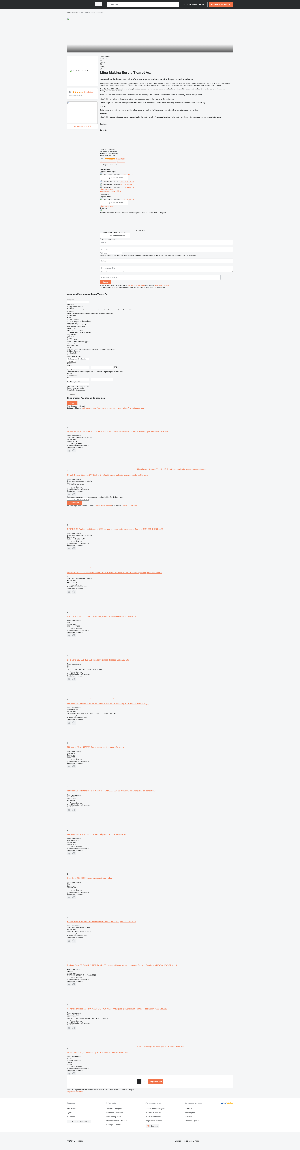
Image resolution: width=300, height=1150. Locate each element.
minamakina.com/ (106, 206)
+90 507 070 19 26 (127, 199)
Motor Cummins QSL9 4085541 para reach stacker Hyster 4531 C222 (97, 1052)
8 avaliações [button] (88, 92)
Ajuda (69, 1113)
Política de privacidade (114, 1113)
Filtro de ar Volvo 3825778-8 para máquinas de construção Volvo (95, 747)
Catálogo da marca (113, 1125)
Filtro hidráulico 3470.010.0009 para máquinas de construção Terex (96, 834)
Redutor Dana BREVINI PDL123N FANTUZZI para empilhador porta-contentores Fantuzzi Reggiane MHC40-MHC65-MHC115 (122, 965)
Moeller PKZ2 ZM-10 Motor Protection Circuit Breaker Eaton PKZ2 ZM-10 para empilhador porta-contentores (114, 573)
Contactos (71, 1117)
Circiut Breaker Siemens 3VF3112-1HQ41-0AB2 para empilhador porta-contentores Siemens (107, 475)
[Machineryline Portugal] (79, 4)
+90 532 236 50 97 (127, 174)
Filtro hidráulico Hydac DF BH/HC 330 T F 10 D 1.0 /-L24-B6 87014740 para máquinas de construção (111, 791)
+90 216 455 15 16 (127, 182)
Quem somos (72, 1109)
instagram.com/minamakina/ (110, 191)
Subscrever (74, 503)
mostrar (72, 395)
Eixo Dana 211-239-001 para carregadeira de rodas (89, 878)
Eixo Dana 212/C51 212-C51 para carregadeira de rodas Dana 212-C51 (98, 660)
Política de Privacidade (136, 285)
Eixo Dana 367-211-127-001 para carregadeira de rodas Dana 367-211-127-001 (101, 616)
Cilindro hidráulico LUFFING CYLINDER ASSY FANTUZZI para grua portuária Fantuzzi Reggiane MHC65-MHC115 (117, 1009)
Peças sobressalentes (75, 1092)
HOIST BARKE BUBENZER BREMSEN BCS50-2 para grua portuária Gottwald (101, 921)
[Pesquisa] (108, 4)
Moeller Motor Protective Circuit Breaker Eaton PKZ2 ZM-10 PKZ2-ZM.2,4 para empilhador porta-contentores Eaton (117, 431)
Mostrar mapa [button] (141, 230)
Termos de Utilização (162, 285)
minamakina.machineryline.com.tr (112, 162)
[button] (110, 165)
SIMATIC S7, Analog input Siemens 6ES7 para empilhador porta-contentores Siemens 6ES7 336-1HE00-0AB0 (115, 529)
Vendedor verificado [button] (107, 150)
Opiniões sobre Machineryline (117, 1121)
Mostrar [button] (117, 174)
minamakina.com (106, 189)
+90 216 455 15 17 (127, 184)
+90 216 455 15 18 (127, 187)
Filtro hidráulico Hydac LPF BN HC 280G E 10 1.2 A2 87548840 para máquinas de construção (108, 703)
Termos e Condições (114, 1109)
